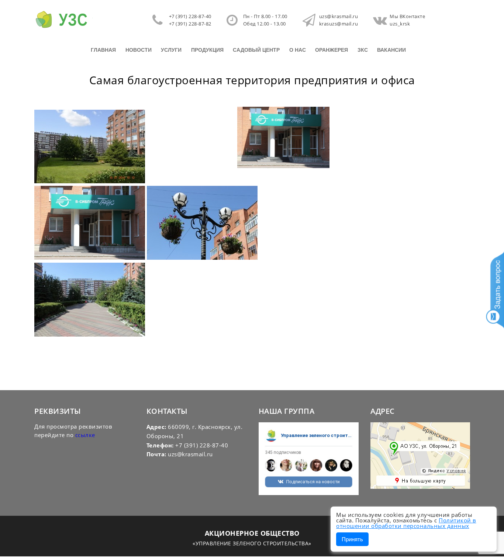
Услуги (171, 50)
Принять (352, 539)
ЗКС (363, 50)
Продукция (207, 50)
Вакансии (391, 50)
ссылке (85, 435)
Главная (103, 50)
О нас (297, 50)
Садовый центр (256, 50)
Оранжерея (331, 50)
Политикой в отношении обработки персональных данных (406, 523)
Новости (138, 50)
